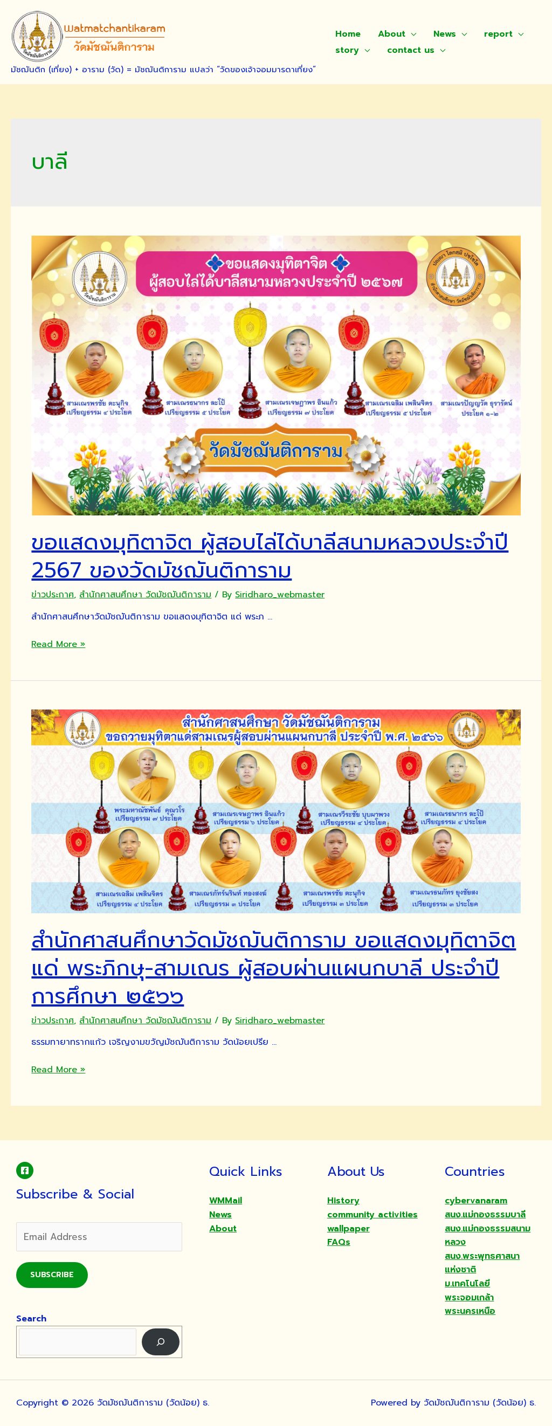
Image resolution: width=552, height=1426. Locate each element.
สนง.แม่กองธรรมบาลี (485, 1214)
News (444, 33)
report (498, 33)
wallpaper (348, 1228)
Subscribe (52, 1274)
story (347, 50)
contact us (410, 50)
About (391, 33)
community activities (372, 1214)
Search (31, 1318)
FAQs (338, 1242)
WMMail (225, 1200)
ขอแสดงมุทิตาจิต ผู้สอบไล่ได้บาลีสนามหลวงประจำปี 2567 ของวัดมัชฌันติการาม (269, 556)
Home (348, 33)
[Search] (161, 1341)
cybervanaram (476, 1200)
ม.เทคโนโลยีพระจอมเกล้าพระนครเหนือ (470, 1297)
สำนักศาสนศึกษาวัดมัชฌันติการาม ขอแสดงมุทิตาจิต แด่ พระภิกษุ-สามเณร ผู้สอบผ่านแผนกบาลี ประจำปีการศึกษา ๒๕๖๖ (273, 968)
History (343, 1200)
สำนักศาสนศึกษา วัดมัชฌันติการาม (145, 594)
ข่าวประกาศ (52, 594)
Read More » (58, 644)
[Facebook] (24, 1170)
